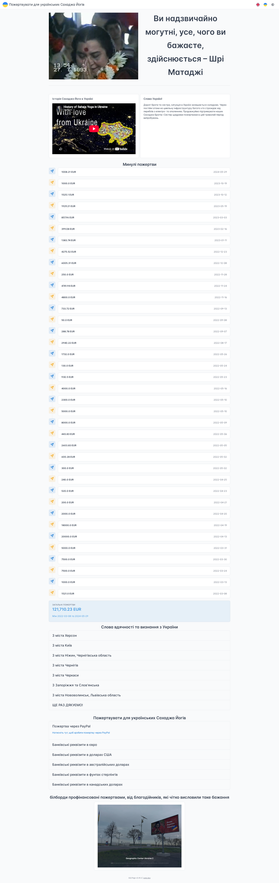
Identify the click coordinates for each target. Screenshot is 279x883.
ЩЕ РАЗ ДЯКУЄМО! (67, 705)
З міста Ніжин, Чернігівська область (81, 655)
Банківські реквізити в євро (74, 745)
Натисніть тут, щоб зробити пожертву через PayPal (81, 732)
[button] (258, 4)
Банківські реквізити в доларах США (82, 755)
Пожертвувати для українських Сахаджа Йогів (46, 4)
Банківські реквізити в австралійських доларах (90, 764)
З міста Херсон (64, 635)
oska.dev (147, 878)
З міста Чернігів (65, 665)
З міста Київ (62, 645)
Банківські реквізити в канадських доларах (87, 784)
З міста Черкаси (65, 675)
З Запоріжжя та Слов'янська (75, 685)
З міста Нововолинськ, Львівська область (86, 695)
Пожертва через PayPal (71, 726)
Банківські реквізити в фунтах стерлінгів (85, 774)
